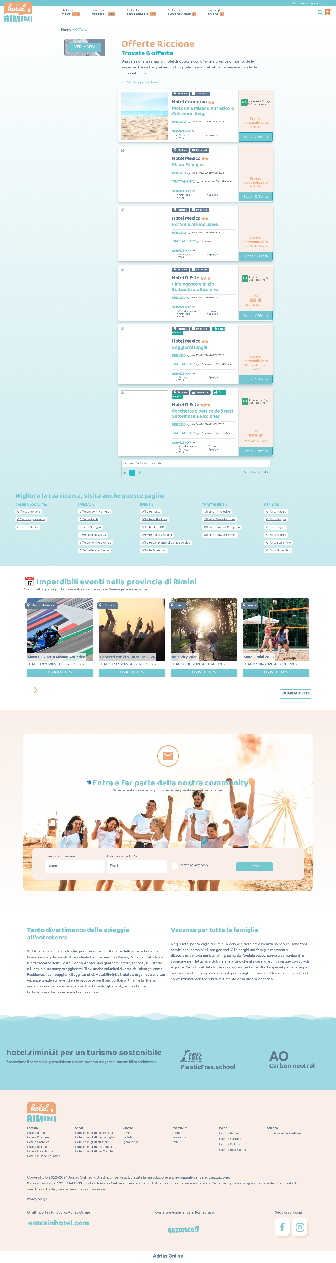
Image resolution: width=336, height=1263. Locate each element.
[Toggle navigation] (188, 122)
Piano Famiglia (187, 165)
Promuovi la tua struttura (308, 3)
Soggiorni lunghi (189, 348)
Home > (67, 30)
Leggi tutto (60, 673)
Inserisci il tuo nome (60, 857)
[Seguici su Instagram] (300, 1228)
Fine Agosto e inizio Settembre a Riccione (195, 287)
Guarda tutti (295, 694)
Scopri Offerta (256, 137)
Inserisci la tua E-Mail (122, 857)
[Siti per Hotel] (168, 1256)
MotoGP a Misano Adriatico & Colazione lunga (203, 111)
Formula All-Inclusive (195, 224)
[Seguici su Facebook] (283, 1228)
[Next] (37, 689)
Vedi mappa (84, 47)
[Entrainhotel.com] (58, 1223)
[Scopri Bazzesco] (184, 1230)
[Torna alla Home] (28, 12)
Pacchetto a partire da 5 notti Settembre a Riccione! (203, 414)
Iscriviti (255, 867)
